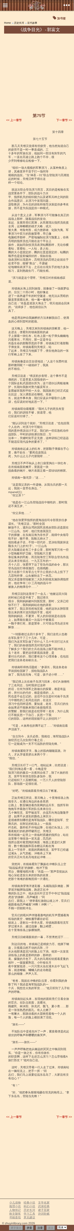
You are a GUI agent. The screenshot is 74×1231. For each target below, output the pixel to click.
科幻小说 (29, 1206)
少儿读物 (15, 1202)
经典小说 (29, 1202)
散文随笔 (15, 1213)
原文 (50, 1227)
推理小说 (15, 1206)
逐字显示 (16, 1227)
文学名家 (44, 1202)
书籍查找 (15, 1217)
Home (7, 22)
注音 (40, 1227)
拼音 (29, 1227)
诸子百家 (44, 1210)
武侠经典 (44, 1206)
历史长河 (19, 22)
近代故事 (32, 22)
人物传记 (15, 1210)
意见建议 (29, 1217)
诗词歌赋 (44, 1213)
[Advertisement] (37, 73)
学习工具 (29, 1213)
